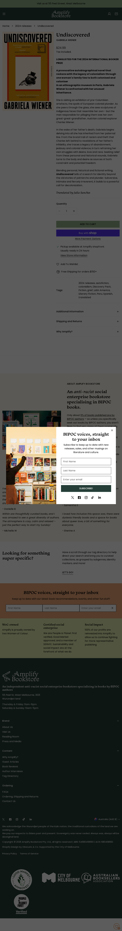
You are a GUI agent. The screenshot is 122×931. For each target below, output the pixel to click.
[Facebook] (79, 497)
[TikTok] (92, 497)
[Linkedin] (99, 497)
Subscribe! (86, 488)
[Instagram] (86, 497)
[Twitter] (72, 497)
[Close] (112, 430)
